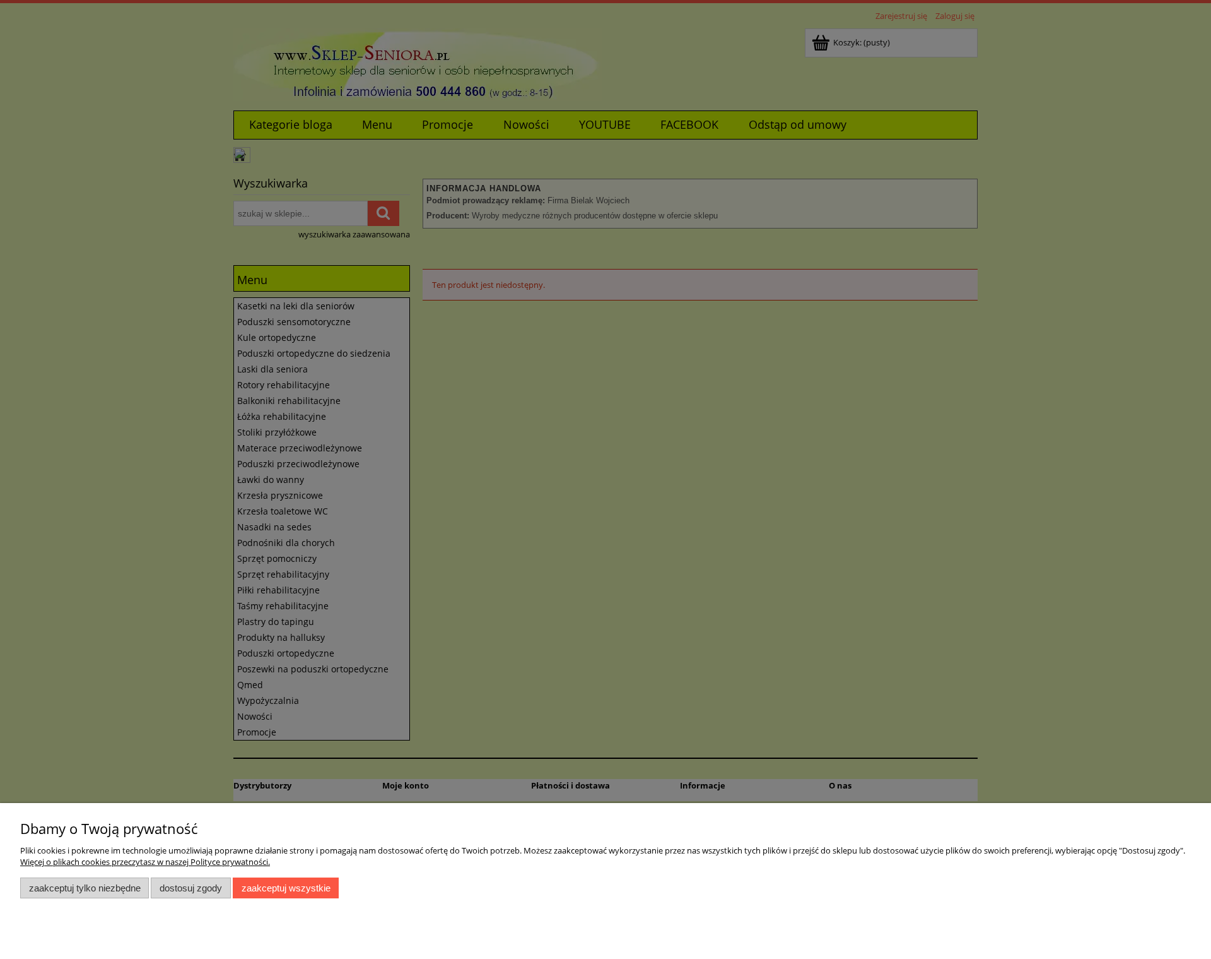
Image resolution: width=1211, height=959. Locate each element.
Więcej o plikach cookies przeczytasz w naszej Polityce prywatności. (145, 861)
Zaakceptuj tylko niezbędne (85, 888)
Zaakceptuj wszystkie (286, 888)
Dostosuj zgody (191, 888)
